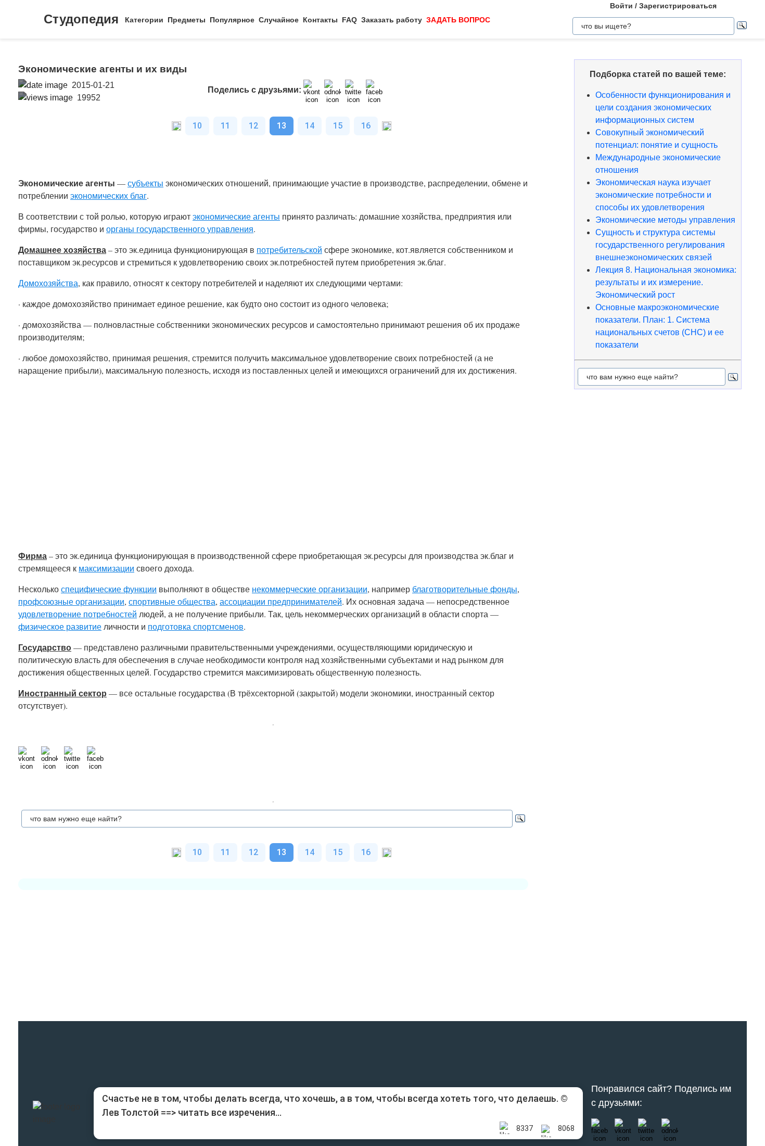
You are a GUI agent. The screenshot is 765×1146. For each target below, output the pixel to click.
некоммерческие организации (309, 588)
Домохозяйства (48, 282)
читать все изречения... (230, 1112)
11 (225, 126)
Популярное (232, 20)
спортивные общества (172, 601)
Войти (621, 6)
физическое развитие (59, 626)
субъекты (145, 182)
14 (309, 126)
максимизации (106, 568)
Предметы (187, 20)
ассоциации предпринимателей (281, 601)
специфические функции (109, 588)
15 (337, 126)
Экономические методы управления (665, 219)
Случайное (279, 20)
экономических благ (108, 195)
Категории (144, 20)
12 (253, 126)
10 (197, 126)
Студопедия (81, 19)
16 (366, 126)
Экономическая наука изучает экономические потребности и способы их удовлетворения (653, 195)
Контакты (320, 20)
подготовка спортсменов (196, 626)
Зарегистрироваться (678, 6)
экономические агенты (236, 216)
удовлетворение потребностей (77, 613)
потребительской (289, 249)
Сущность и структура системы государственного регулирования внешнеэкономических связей (660, 245)
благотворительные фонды (464, 588)
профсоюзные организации (71, 601)
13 (281, 126)
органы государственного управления (179, 228)
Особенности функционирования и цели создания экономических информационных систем (663, 107)
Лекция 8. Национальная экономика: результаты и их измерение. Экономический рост (665, 282)
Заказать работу (391, 20)
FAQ (349, 20)
